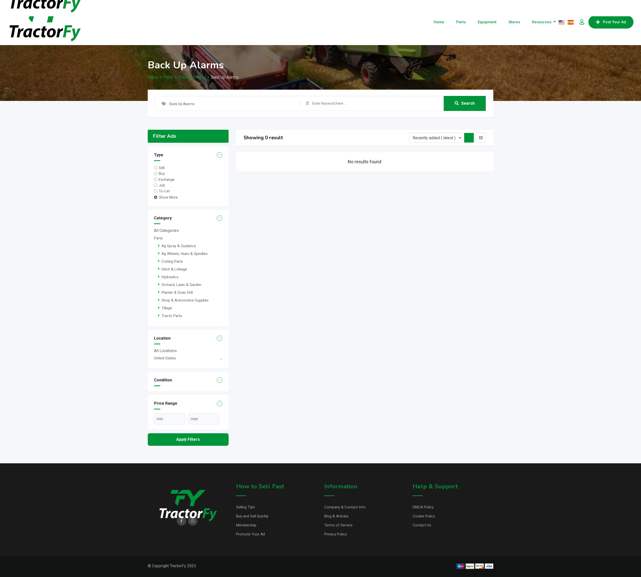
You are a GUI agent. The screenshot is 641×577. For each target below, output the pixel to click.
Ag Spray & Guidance (179, 246)
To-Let (164, 191)
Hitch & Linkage (174, 269)
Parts (461, 22)
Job (162, 185)
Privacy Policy (335, 534)
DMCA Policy (423, 507)
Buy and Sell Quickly (252, 516)
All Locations (165, 350)
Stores (514, 22)
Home (439, 22)
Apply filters (188, 439)
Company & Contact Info (345, 507)
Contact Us (422, 525)
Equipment (487, 22)
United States (165, 358)
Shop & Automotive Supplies (185, 300)
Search (468, 103)
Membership (246, 525)
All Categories (166, 230)
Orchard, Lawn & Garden (181, 284)
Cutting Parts (172, 261)
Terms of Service (338, 525)
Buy (162, 173)
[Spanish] (570, 22)
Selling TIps (245, 507)
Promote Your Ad (250, 534)
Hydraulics (170, 277)
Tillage (167, 308)
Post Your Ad (614, 22)
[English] (561, 22)
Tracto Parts (172, 316)
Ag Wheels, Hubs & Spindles (185, 253)
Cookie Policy (424, 516)
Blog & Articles (336, 516)
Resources (541, 22)
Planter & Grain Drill (177, 292)
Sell (162, 168)
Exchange (167, 179)
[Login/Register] (582, 22)
